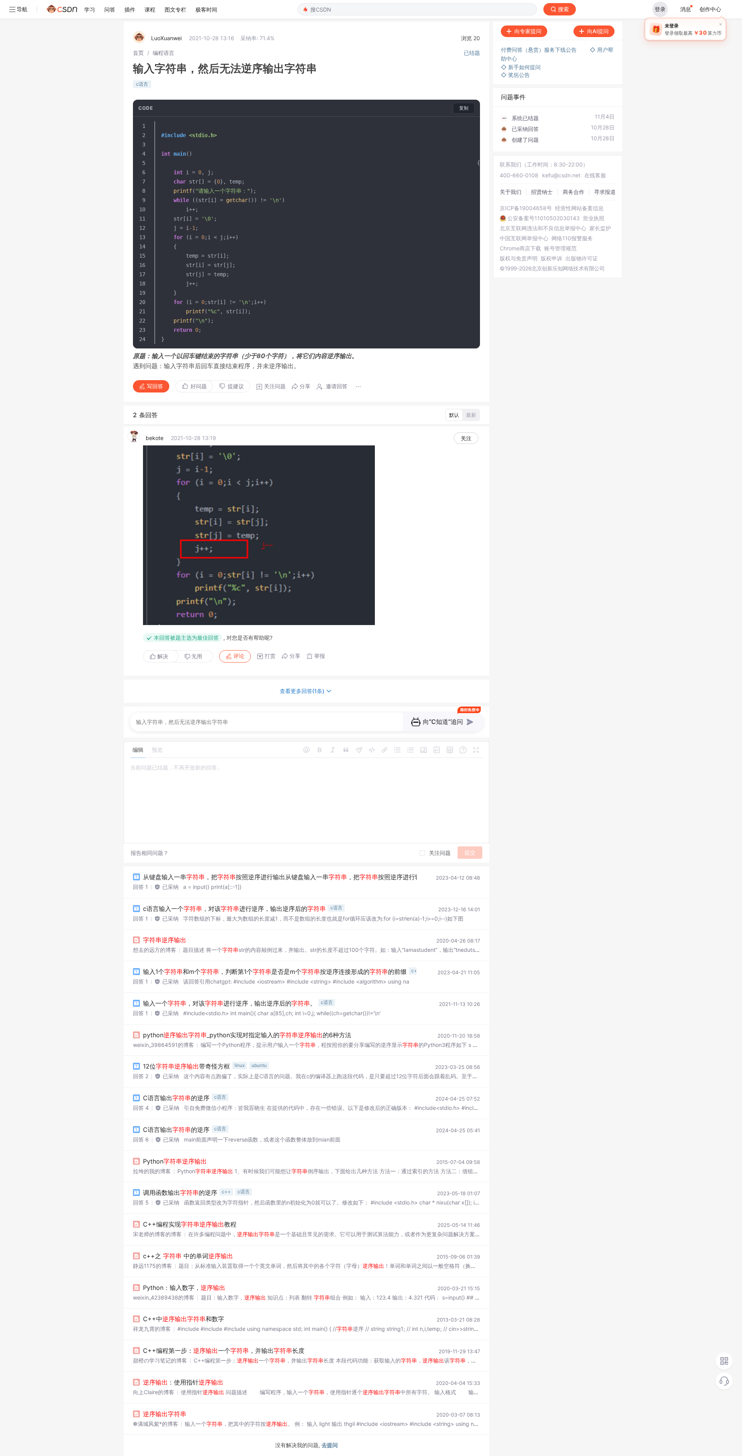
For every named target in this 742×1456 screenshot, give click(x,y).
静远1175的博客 (152, 1265)
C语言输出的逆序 (176, 1098)
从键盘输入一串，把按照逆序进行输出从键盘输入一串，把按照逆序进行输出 (285, 877)
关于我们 (510, 192)
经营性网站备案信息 (579, 208)
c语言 (142, 84)
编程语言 (163, 52)
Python (175, 1161)
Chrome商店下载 (520, 248)
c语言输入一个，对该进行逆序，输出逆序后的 (234, 908)
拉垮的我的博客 (152, 1171)
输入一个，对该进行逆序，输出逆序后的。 (229, 1003)
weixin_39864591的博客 (163, 1044)
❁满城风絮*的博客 (155, 1423)
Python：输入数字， (184, 1287)
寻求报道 (605, 192)
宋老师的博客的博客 (157, 1234)
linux (240, 1065)
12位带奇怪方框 (186, 1066)
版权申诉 (551, 258)
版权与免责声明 (519, 258)
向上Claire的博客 (153, 1392)
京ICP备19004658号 (526, 208)
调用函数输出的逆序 (180, 1192)
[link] (138, 52)
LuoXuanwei (166, 38)
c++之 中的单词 (188, 1256)
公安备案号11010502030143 (543, 218)
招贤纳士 (542, 192)
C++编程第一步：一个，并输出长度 (224, 1350)
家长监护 (600, 228)
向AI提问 (598, 31)
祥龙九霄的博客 (152, 1328)
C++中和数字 (183, 1319)
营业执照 (593, 218)
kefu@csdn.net (561, 175)
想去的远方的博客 (154, 949)
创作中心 (710, 9)
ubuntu (259, 1065)
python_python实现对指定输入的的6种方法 (247, 1035)
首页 (138, 52)
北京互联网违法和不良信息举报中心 (543, 228)
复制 (463, 108)
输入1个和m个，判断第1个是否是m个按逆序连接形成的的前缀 (275, 971)
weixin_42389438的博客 (163, 1297)
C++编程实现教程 (190, 1224)
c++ (415, 970)
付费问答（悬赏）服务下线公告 (539, 49)
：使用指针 (183, 1382)
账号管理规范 (560, 248)
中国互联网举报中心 (524, 238)
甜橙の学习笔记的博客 (160, 1360)
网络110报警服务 (572, 238)
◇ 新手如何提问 (521, 67)
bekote (154, 438)
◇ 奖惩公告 (515, 74)
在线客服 (595, 175)
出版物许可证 (581, 258)
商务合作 (573, 192)
